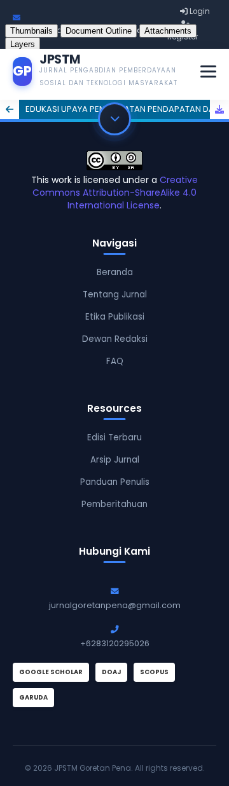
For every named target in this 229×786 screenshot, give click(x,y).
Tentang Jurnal (115, 294)
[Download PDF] (219, 109)
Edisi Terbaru (114, 437)
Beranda (115, 272)
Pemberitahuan (114, 504)
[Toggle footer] (114, 118)
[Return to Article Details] (9, 109)
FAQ (114, 361)
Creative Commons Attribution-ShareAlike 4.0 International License (115, 192)
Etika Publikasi (114, 317)
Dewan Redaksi (115, 339)
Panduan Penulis (114, 482)
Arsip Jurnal (114, 460)
